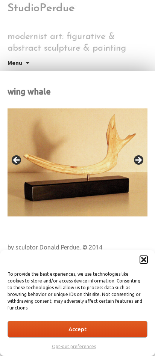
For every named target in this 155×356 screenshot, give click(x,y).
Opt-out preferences (74, 346)
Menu (15, 62)
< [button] (17, 160)
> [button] (138, 160)
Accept (77, 329)
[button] (143, 259)
